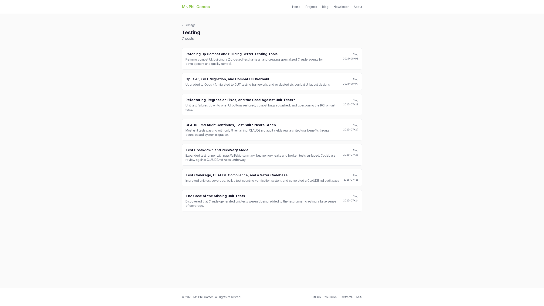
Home (296, 6)
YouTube (330, 297)
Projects (311, 6)
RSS (359, 297)
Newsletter (341, 6)
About (358, 6)
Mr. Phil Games (196, 6)
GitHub (316, 297)
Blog (325, 6)
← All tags (189, 25)
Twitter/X (346, 297)
